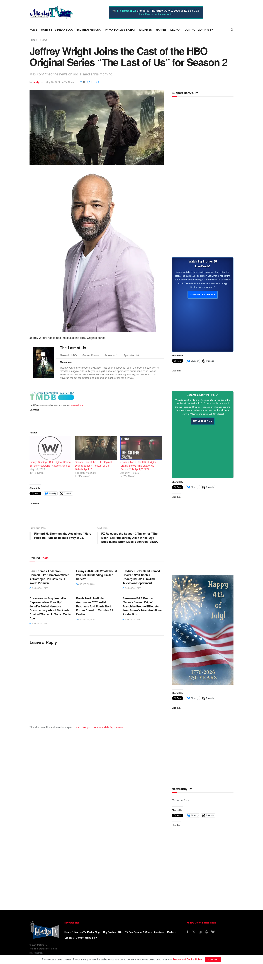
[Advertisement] (202, 225)
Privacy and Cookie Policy (187, 959)
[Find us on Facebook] (187, 932)
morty (36, 82)
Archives (145, 29)
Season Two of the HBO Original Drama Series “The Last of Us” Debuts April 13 (93, 465)
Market (161, 29)
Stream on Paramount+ (202, 294)
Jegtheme (37, 952)
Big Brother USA (89, 29)
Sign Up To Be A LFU (202, 421)
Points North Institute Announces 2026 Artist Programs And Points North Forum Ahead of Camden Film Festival (95, 606)
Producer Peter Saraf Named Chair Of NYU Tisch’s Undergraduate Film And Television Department (141, 577)
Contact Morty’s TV (199, 29)
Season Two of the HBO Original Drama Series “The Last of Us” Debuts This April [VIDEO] (138, 465)
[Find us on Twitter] (193, 932)
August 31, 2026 (39, 587)
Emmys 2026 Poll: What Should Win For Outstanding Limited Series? (96, 575)
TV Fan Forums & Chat (119, 29)
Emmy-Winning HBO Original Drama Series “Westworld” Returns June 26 (50, 463)
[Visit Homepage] (51, 12)
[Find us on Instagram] (200, 932)
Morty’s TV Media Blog (57, 29)
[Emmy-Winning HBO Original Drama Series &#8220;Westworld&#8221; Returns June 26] (50, 448)
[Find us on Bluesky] (213, 932)
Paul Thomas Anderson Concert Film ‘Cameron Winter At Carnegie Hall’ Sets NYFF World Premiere (49, 577)
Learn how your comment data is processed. (100, 727)
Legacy (175, 29)
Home (33, 29)
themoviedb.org (76, 405)
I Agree (213, 959)
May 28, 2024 (53, 82)
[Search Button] (232, 29)
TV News (42, 39)
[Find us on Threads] (206, 932)
